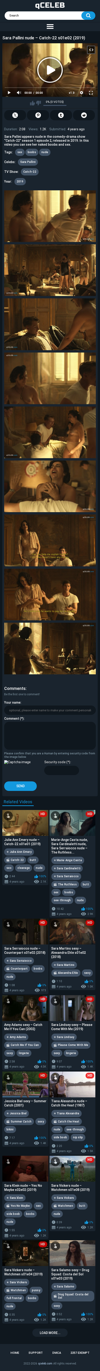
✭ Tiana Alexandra (66, 1113)
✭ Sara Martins (64, 965)
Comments (15, 688)
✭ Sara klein (15, 1198)
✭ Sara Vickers (64, 1198)
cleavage (23, 868)
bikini (10, 1129)
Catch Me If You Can (25, 1045)
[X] (15, 115)
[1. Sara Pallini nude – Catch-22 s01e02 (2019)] (50, 216)
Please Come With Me (73, 1045)
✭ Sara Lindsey (64, 1037)
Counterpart (19, 968)
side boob (60, 1137)
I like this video (32, 103)
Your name (12, 702)
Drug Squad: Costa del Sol (73, 1296)
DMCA (56, 1352)
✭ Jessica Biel (17, 1113)
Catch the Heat (69, 1121)
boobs (32, 152)
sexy (87, 972)
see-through (62, 900)
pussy (36, 1290)
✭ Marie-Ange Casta (68, 860)
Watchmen (65, 1205)
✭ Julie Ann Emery (19, 852)
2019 (20, 181)
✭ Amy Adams (16, 1037)
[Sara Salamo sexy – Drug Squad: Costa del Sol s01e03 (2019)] (73, 1253)
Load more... (50, 1333)
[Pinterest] (38, 115)
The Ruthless (67, 884)
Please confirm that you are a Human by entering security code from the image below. (49, 755)
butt (33, 860)
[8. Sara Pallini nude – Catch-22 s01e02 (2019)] (50, 594)
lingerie (24, 1053)
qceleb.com (45, 1363)
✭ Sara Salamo (64, 1286)
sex (19, 152)
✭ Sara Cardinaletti (67, 868)
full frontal (14, 1298)
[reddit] (84, 115)
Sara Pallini (28, 162)
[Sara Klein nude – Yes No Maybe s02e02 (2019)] (25, 1169)
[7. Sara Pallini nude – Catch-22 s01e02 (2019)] (50, 540)
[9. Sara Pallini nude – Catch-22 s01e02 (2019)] (50, 648)
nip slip (78, 1137)
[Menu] (50, 26)
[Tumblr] (61, 115)
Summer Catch (21, 1121)
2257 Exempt (80, 1352)
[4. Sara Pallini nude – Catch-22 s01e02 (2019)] (50, 378)
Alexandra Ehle (68, 972)
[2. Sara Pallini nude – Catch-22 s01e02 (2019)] (50, 270)
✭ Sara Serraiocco (66, 876)
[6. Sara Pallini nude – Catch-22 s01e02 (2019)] (50, 486)
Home (14, 1352)
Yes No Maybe (20, 1205)
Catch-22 (29, 171)
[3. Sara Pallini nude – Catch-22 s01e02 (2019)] (50, 324)
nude (44, 152)
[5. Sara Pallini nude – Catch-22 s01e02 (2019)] (50, 432)
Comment (11, 718)
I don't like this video (38, 103)
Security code (55, 762)
